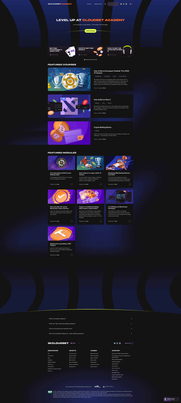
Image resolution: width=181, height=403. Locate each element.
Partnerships (51, 366)
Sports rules (115, 370)
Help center (114, 379)
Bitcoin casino (93, 366)
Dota (103, 103)
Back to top (127, 343)
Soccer (114, 76)
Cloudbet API (72, 366)
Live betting (107, 76)
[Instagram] (126, 4)
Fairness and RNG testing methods (120, 353)
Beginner (97, 103)
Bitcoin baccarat (94, 353)
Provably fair (115, 366)
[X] (124, 4)
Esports (109, 103)
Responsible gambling (117, 359)
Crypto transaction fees (117, 374)
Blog (49, 357)
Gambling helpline (116, 361)
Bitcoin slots (93, 360)
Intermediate (98, 76)
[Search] (105, 4)
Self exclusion (115, 363)
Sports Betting (122, 76)
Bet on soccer (72, 357)
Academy (50, 360)
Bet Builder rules (115, 372)
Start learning (90, 31)
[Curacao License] (50, 392)
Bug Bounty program (117, 376)
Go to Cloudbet (113, 4)
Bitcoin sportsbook (73, 364)
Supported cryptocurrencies (54, 368)
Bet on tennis (72, 360)
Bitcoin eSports (72, 355)
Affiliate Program (52, 362)
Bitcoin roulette (94, 357)
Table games (93, 362)
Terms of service (116, 368)
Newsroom (50, 364)
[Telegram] (121, 4)
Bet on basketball (73, 362)
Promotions (50, 355)
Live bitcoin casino (94, 364)
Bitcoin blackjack (94, 355)
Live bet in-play (72, 353)
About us (50, 371)
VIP (48, 353)
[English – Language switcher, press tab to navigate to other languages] (131, 4)
